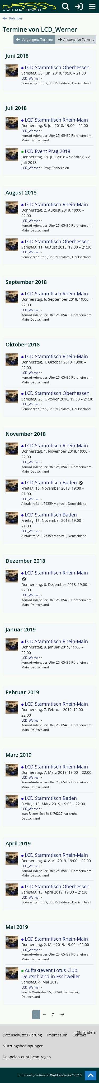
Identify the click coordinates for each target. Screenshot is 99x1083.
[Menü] (92, 6)
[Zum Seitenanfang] (90, 1075)
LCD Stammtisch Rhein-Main (56, 120)
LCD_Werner (30, 78)
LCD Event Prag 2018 (47, 151)
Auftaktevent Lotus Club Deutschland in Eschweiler (50, 973)
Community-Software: (49, 1075)
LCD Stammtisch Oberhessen (57, 67)
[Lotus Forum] (29, 6)
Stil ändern (86, 1032)
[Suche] (65, 6)
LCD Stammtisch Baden (51, 482)
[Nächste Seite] (62, 1014)
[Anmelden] (79, 6)
